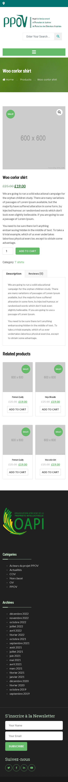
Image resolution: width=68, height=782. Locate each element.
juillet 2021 (16, 651)
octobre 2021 (18, 639)
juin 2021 (15, 655)
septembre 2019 (19, 693)
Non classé (16, 578)
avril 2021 (16, 664)
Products (25, 79)
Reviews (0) (36, 273)
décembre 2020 (19, 681)
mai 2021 (15, 660)
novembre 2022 (19, 617)
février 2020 (17, 685)
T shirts (19, 262)
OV (12, 582)
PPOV (13, 586)
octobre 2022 (18, 622)
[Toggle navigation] (34, 52)
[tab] (14, 273)
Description (13, 273)
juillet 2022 (16, 626)
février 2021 (17, 672)
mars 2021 (16, 668)
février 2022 (17, 634)
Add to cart (27, 251)
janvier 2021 (17, 676)
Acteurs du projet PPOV (24, 565)
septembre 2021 (19, 643)
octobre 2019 (18, 689)
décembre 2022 (19, 613)
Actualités (16, 569)
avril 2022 (16, 630)
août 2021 (16, 647)
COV (13, 574)
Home (9, 79)
